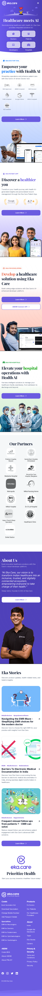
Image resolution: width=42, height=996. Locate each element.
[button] (38, 3)
